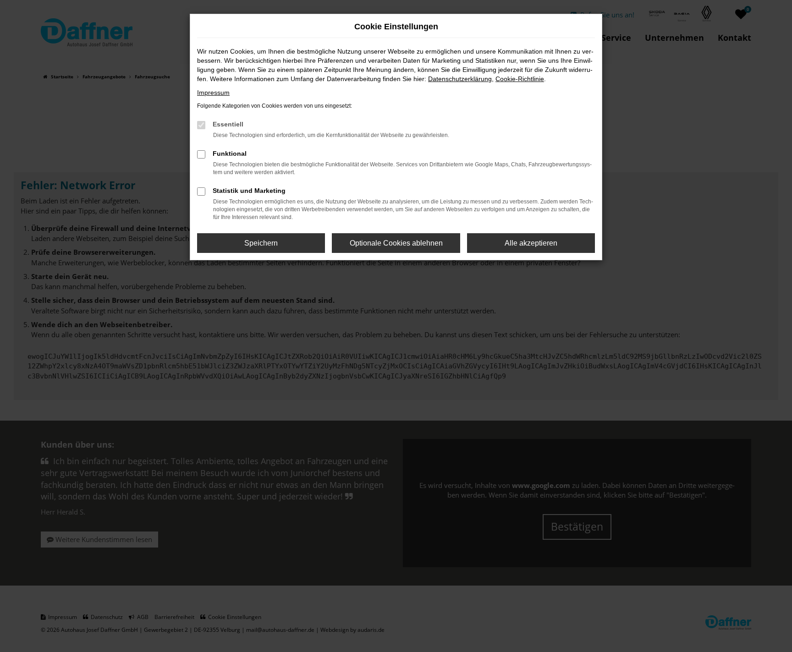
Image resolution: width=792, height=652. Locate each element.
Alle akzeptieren (531, 243)
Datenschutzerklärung (460, 78)
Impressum (213, 92)
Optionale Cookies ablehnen (396, 243)
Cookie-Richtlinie (519, 78)
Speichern (261, 243)
